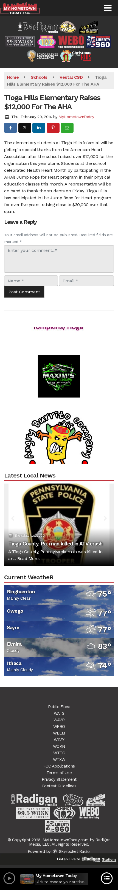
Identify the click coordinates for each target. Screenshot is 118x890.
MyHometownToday (76, 116)
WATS (59, 713)
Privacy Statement (59, 779)
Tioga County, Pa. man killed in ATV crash (55, 543)
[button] (108, 8)
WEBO (59, 726)
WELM (59, 733)
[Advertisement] (59, 369)
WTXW (59, 759)
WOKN (59, 746)
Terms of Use (59, 772)
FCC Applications (59, 766)
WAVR (59, 719)
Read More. (28, 558)
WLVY (59, 739)
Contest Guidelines (59, 785)
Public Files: (59, 706)
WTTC (59, 752)
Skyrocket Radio (73, 851)
